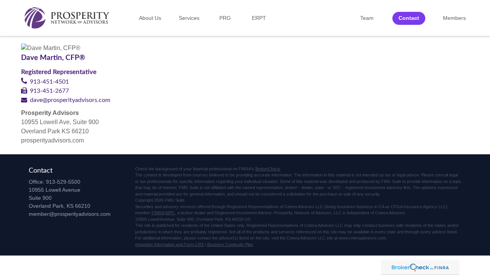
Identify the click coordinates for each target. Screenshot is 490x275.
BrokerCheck (267, 169)
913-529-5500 (63, 182)
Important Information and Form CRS (169, 244)
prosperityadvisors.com (52, 140)
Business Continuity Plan (230, 244)
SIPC (170, 212)
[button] (150, 18)
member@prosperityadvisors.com (70, 214)
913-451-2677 (49, 91)
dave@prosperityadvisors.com (70, 100)
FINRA (158, 212)
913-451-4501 (49, 82)
